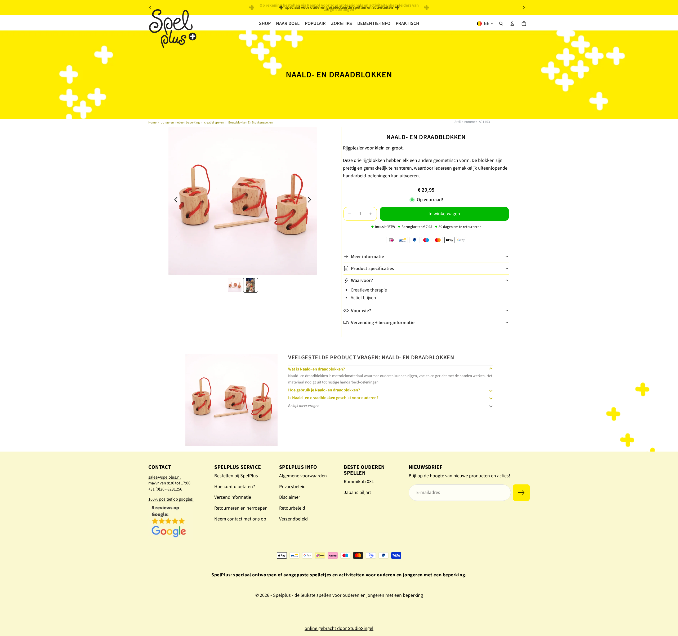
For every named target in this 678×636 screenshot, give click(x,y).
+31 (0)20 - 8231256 (165, 489)
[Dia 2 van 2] (250, 285)
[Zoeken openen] (501, 23)
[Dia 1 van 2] (235, 285)
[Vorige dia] (150, 7)
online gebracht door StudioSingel (339, 628)
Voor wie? (361, 310)
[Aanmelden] (521, 492)
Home (152, 122)
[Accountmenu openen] (512, 23)
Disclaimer (289, 497)
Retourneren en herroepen (240, 508)
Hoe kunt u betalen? (234, 486)
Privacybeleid (292, 486)
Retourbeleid (292, 508)
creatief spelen (214, 122)
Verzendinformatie (232, 497)
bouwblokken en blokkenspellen (250, 122)
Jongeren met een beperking (180, 122)
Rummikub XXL (359, 481)
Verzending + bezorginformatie (382, 322)
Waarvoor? (362, 280)
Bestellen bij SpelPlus (236, 475)
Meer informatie (367, 256)
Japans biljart (357, 492)
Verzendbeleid (293, 519)
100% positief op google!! (171, 499)
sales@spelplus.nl (164, 477)
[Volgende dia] (524, 7)
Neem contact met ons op (240, 519)
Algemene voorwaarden (303, 475)
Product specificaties (372, 268)
